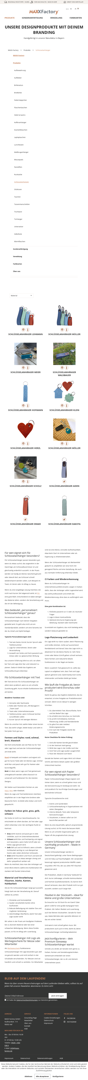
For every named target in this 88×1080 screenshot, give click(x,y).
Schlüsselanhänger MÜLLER (64, 334)
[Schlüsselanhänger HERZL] (25, 432)
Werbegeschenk (13, 948)
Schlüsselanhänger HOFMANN (25, 410)
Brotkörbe (18, 93)
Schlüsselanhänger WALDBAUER (64, 373)
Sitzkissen (18, 189)
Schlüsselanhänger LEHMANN (25, 334)
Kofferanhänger (20, 122)
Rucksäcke (18, 174)
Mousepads (18, 160)
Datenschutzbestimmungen (27, 1000)
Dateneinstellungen (44, 1058)
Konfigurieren (58, 1076)
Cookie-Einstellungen (52, 1018)
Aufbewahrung (20, 70)
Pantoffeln (18, 167)
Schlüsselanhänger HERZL (25, 448)
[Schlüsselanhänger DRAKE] (25, 508)
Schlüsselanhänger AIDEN (64, 486)
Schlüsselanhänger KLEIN (64, 410)
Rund (7, 757)
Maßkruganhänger (21, 152)
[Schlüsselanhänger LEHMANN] (25, 318)
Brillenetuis (18, 85)
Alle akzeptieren (42, 1076)
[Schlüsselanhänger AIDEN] (64, 470)
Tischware (18, 212)
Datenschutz (49, 1020)
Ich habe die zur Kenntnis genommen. (32, 1000)
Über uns (16, 271)
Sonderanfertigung (32, 18)
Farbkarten (76, 18)
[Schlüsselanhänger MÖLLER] (64, 432)
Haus (7, 791)
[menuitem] (44, 12)
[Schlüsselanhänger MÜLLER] (64, 318)
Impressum (48, 1023)
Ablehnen (28, 1076)
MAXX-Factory (18, 55)
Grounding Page (30, 1018)
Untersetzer (18, 226)
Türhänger (18, 219)
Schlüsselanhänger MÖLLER (64, 448)
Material (14, 295)
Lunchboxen (19, 145)
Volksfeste (18, 234)
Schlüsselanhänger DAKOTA (64, 524)
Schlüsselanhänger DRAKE (25, 524)
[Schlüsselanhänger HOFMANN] (25, 394)
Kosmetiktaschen (20, 130)
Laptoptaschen (20, 137)
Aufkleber (18, 78)
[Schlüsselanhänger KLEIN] (64, 394)
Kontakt (27, 1026)
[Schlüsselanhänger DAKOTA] (64, 508)
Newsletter (28, 1020)
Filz (38, 593)
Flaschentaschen (20, 107)
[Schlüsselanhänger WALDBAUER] (64, 356)
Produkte (10, 18)
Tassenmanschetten (22, 204)
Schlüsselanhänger (21, 182)
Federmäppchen (20, 100)
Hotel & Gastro (19, 115)
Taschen (17, 197)
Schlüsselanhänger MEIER (26, 372)
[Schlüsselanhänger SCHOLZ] (25, 470)
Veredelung (56, 18)
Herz (11, 791)
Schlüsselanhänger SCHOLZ (25, 486)
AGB (26, 1029)
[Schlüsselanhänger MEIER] (25, 356)
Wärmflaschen (19, 241)
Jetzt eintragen (57, 996)
